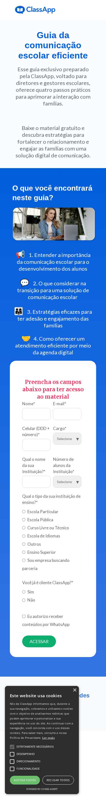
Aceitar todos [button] (25, 780)
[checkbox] (51, 539)
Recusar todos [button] (58, 780)
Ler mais (48, 738)
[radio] (51, 511)
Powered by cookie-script (42, 789)
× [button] (74, 690)
